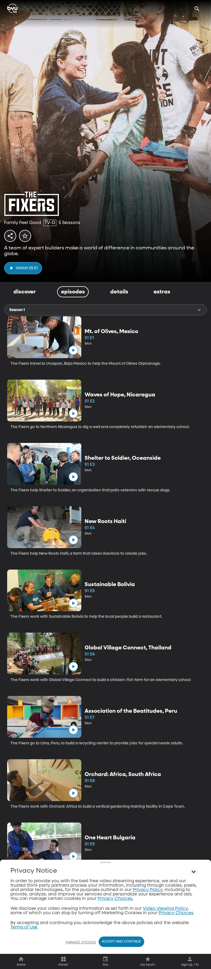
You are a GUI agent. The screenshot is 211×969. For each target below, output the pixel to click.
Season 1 (17, 310)
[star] (25, 236)
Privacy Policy (147, 890)
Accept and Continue (121, 941)
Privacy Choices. (115, 899)
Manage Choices (81, 942)
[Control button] (194, 872)
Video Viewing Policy (165, 909)
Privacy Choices (176, 913)
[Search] (197, 8)
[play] (73, 350)
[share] (10, 236)
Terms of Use (23, 927)
